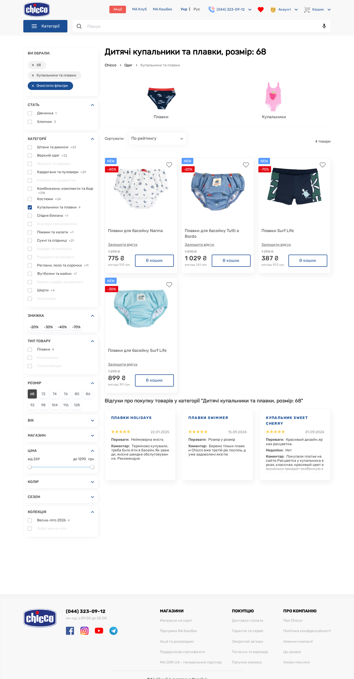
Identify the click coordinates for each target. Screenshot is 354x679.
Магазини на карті (176, 621)
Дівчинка (46, 113)
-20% (34, 327)
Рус (197, 9)
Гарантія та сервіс (248, 631)
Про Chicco (292, 621)
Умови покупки (296, 662)
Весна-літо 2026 (53, 520)
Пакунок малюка (247, 662)
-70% (76, 327)
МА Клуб (139, 9)
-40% (62, 327)
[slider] (29, 467)
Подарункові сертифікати (182, 652)
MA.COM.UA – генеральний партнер (191, 662)
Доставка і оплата (247, 621)
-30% (48, 327)
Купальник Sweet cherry (287, 421)
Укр (184, 9)
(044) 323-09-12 (85, 611)
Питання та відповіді (250, 652)
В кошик (154, 260)
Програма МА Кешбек (178, 631)
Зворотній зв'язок (247, 642)
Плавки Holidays (131, 418)
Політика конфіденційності (307, 631)
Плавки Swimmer (208, 418)
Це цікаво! (292, 652)
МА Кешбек (162, 9)
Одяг (128, 65)
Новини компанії (298, 642)
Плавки (45, 349)
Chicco (111, 65)
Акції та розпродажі (177, 642)
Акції (118, 9)
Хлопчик (46, 122)
